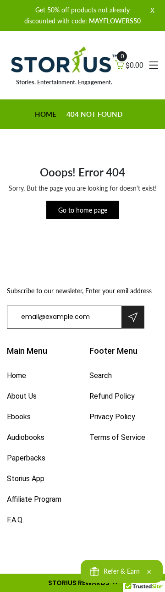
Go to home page (82, 210)
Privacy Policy (112, 416)
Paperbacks (26, 458)
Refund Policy (112, 396)
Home (45, 114)
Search (100, 375)
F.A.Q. (15, 519)
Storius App (25, 478)
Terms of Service (117, 437)
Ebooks (19, 416)
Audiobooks (25, 437)
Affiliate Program (34, 499)
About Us (22, 396)
